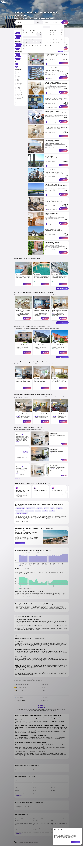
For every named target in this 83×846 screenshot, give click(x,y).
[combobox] (24, 22)
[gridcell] (37, 34)
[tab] (39, 27)
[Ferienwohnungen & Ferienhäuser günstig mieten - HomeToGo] (3, 1)
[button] (38, 22)
